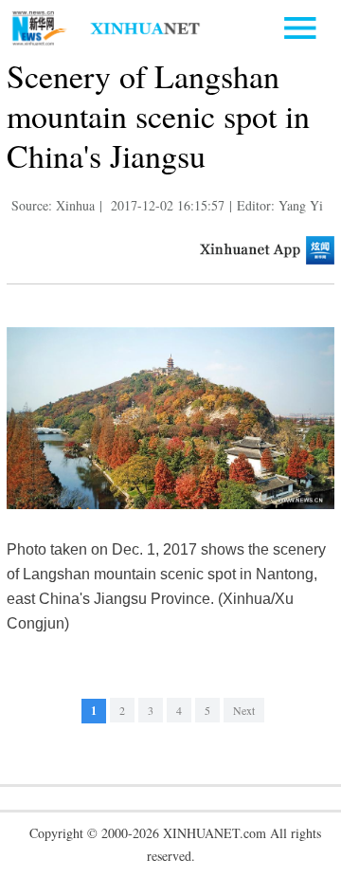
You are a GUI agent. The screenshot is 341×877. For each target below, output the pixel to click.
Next (244, 710)
